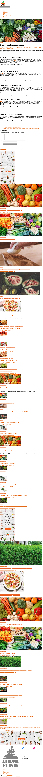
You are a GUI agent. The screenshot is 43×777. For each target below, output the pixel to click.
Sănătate (4, 11)
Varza (1, 80)
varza (12, 48)
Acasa (4, 769)
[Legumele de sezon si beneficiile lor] (21, 236)
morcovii (36, 47)
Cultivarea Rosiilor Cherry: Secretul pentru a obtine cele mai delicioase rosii (16, 716)
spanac (15, 60)
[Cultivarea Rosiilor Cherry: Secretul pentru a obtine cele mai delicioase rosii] (3, 712)
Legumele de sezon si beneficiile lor (7, 239)
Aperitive (2, 347)
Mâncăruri (5, 326)
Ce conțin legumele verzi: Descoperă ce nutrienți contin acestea (13, 506)
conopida (30, 47)
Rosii (15, 326)
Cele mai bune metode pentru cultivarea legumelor (11, 684)
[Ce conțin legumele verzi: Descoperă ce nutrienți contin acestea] (3, 502)
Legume (4, 14)
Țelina (1, 87)
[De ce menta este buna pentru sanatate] (3, 429)
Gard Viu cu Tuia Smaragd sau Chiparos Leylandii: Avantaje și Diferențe (16, 568)
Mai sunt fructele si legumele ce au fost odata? (10, 298)
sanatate (4, 48)
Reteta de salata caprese (5, 349)
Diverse (4, 13)
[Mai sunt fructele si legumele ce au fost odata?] (20, 294)
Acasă (4, 8)
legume (33, 47)
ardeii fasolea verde (22, 47)
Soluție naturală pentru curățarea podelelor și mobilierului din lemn (15, 269)
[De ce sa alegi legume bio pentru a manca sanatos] (21, 206)
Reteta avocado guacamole (6, 371)
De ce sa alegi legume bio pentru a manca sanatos (11, 210)
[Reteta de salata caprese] (3, 345)
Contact (4, 770)
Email (1, 143)
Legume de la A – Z (8, 15)
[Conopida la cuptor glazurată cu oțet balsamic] (3, 324)
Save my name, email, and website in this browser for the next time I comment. (15, 147)
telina (10, 48)
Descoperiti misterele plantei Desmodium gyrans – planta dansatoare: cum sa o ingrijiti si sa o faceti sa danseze (21, 128)
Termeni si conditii (6, 772)
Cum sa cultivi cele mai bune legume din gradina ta (11, 695)
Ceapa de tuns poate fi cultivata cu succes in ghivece (12, 127)
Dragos (13, 47)
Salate (7, 347)
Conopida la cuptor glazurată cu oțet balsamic (10, 328)
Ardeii (1, 116)
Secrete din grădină (6, 12)
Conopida (2, 101)
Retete (4, 10)
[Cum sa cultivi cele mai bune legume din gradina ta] (3, 691)
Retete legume (12, 326)
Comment (2, 140)
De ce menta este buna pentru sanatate (8, 433)
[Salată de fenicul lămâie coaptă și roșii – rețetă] (10, 311)
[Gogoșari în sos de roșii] (3, 335)
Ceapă (5, 369)
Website (1, 145)
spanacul (7, 48)
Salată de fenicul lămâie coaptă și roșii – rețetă (10, 315)
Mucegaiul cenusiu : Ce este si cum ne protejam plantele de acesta (14, 705)
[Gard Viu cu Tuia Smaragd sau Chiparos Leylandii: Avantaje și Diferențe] (21, 564)
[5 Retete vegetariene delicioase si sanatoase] (3, 470)
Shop (3, 9)
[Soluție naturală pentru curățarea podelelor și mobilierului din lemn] (21, 265)
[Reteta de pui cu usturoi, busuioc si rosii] (3, 356)
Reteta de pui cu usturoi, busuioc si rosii (8, 360)
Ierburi (4, 16)
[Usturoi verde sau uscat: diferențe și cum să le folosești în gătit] (3, 491)
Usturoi (12, 358)
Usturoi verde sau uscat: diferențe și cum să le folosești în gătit (13, 495)
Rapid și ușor (6, 358)
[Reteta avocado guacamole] (3, 367)
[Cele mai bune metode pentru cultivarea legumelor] (3, 680)
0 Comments (17, 47)
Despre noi (4, 17)
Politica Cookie (5, 773)
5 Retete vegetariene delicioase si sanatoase (9, 473)
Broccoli (1, 73)
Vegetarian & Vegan (19, 326)
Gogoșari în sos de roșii (5, 339)
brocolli (27, 47)
